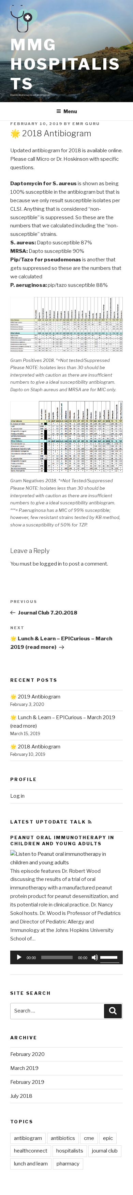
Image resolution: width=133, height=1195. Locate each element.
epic (108, 1138)
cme (89, 1138)
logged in (51, 564)
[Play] (19, 957)
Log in (17, 796)
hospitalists (69, 1151)
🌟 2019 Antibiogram (35, 697)
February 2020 (27, 1054)
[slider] (109, 957)
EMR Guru (86, 123)
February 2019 (27, 1082)
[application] (66, 957)
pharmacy (68, 1164)
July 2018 (21, 1096)
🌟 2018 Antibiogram (35, 747)
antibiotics (63, 1138)
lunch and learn (31, 1164)
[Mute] (94, 957)
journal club (105, 1151)
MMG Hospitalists (65, 64)
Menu (70, 111)
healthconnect (30, 1151)
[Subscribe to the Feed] (90, 822)
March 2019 (24, 1068)
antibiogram (28, 1138)
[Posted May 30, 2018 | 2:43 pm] (66, 863)
